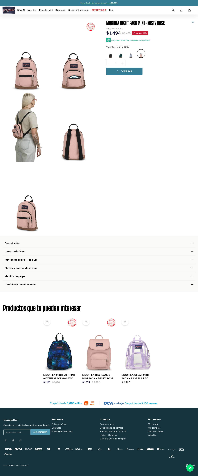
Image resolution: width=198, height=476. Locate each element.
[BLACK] (110, 53)
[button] (173, 10)
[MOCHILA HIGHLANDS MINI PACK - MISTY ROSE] (99, 344)
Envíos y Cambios (108, 435)
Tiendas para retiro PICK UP (113, 431)
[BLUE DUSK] (131, 53)
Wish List (152, 435)
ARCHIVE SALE (99, 10)
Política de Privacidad (62, 431)
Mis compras (154, 428)
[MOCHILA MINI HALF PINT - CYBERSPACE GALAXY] (60, 344)
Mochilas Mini (46, 10)
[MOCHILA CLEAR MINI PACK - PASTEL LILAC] (138, 344)
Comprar (126, 71)
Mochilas (32, 10)
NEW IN (21, 10)
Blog (111, 10)
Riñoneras (61, 10)
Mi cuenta (153, 424)
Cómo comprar (107, 424)
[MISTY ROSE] (141, 53)
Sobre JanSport (59, 424)
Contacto (56, 428)
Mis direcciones (155, 431)
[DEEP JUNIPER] (120, 53)
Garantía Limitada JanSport (113, 438)
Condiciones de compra (111, 428)
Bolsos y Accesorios (78, 10)
